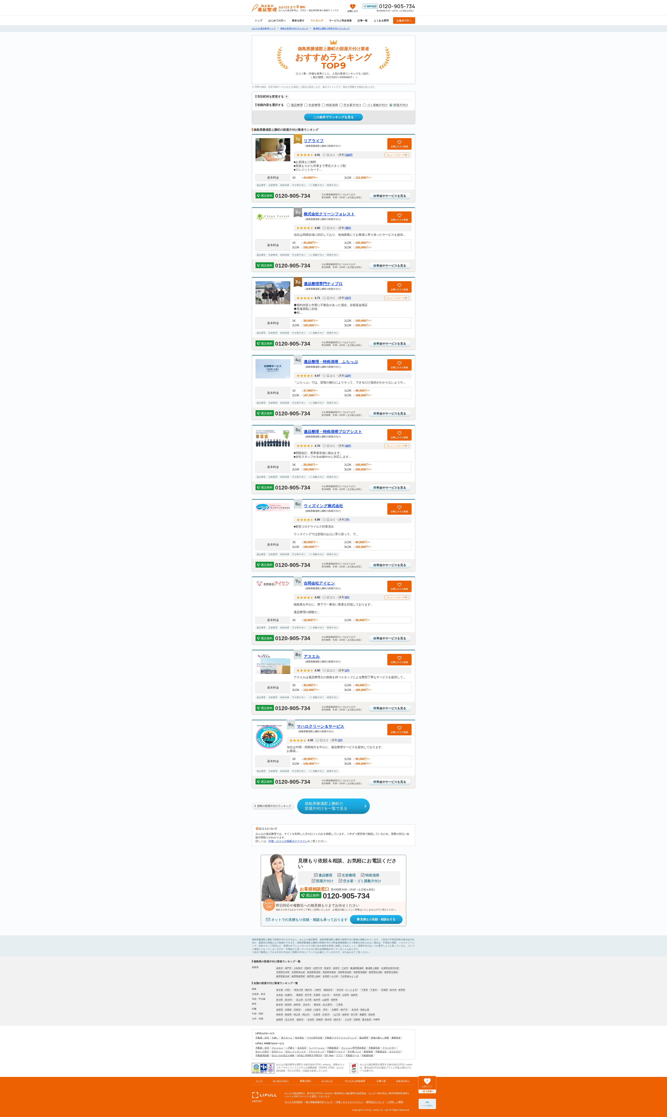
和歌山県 (364, 1009)
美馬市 (336, 968)
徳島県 (345, 1014)
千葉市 (373, 990)
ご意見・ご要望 (395, 1102)
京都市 (297, 1009)
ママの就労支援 (314, 1037)
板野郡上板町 (314, 976)
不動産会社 (381, 1051)
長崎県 (319, 1019)
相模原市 (327, 990)
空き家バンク (354, 1051)
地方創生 (299, 1037)
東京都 (279, 990)
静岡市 (297, 1004)
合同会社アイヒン (319, 583)
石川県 (308, 999)
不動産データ (352, 1055)
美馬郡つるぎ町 (330, 976)
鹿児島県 (366, 1019)
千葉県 (364, 990)
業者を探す (298, 20)
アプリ (339, 1055)
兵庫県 (335, 1009)
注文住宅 (301, 1048)
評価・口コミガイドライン (349, 1102)
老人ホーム (286, 1037)
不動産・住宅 (262, 1037)
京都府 (288, 1009)
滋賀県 (279, 1009)
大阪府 (308, 1009)
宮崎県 (356, 1019)
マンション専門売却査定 (353, 1048)
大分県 (348, 1019)
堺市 (325, 1009)
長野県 (334, 999)
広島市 (326, 1014)
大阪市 (317, 1009)
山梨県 (325, 999)
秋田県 (337, 995)
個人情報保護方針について (319, 1102)
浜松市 (306, 1004)
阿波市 (327, 968)
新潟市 (288, 999)
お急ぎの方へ (404, 20)
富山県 (299, 999)
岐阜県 (279, 1004)
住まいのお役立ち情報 (283, 1055)
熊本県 (328, 1019)
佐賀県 (310, 1019)
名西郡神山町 (298, 972)
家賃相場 (368, 1051)
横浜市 (308, 990)
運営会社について (375, 1102)
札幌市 (288, 995)
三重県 (339, 1004)
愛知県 (317, 1004)
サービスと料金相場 (340, 20)
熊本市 (337, 1019)
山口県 (337, 1014)
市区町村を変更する (270, 96)
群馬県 (401, 990)
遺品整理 (297, 105)
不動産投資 (374, 1048)
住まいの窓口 (262, 1051)
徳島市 (279, 968)
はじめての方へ (277, 20)
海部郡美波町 (345, 972)
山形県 (345, 995)
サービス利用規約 (294, 1102)
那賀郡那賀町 (314, 972)
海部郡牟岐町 (329, 972)
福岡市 (300, 1019)
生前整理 (314, 105)
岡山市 (306, 1014)
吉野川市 (317, 968)
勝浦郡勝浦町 (357, 968)
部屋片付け (400, 105)
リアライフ (314, 141)
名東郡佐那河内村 (390, 968)
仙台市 (326, 995)
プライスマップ (316, 1051)
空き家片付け (352, 105)
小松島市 (298, 968)
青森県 (299, 995)
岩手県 (308, 995)
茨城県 (384, 990)
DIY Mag (329, 1055)
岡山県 (297, 1014)
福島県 (354, 995)
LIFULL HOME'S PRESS (309, 1055)
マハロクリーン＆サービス (320, 726)
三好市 (344, 968)
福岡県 (279, 1019)
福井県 (317, 999)
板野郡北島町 (391, 972)
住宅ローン (277, 1051)
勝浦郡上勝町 (372, 968)
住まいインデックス (296, 1051)
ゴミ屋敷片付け (377, 105)
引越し (275, 1037)
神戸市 (344, 1009)
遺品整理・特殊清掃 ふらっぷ (331, 361)
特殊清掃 (332, 105)
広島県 (317, 1014)
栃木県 (393, 990)
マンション (277, 1048)
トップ (258, 20)
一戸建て (290, 1048)
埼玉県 (340, 990)
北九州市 (289, 1019)
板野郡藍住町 (283, 976)
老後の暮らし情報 (380, 1037)
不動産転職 (367, 1055)
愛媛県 (363, 1014)
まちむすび (395, 1051)
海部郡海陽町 (360, 972)
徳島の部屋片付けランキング (274, 805)
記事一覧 (363, 20)
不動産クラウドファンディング (341, 1037)
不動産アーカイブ (336, 1051)
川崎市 (317, 990)
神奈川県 (298, 990)
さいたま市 (351, 990)
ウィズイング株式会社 (323, 506)
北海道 (279, 995)
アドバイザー (389, 1048)
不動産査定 (333, 1048)
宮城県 (317, 995)
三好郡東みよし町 (349, 976)
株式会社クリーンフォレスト (329, 214)
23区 (287, 990)
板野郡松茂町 (375, 972)
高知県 (371, 1014)
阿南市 (307, 968)
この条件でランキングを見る (333, 117)
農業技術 (396, 1037)
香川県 (354, 1014)
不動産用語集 (262, 1055)
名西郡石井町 (283, 972)
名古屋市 (327, 1004)
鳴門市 (288, 968)
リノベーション (317, 1048)
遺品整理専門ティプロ (323, 284)
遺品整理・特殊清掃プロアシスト (333, 431)
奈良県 (355, 1009)
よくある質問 (381, 20)
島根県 (288, 1014)
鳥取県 (279, 1014)
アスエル (312, 656)
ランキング (317, 20)
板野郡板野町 (298, 976)
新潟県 (279, 999)
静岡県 (288, 1004)
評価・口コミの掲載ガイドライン (288, 841)
